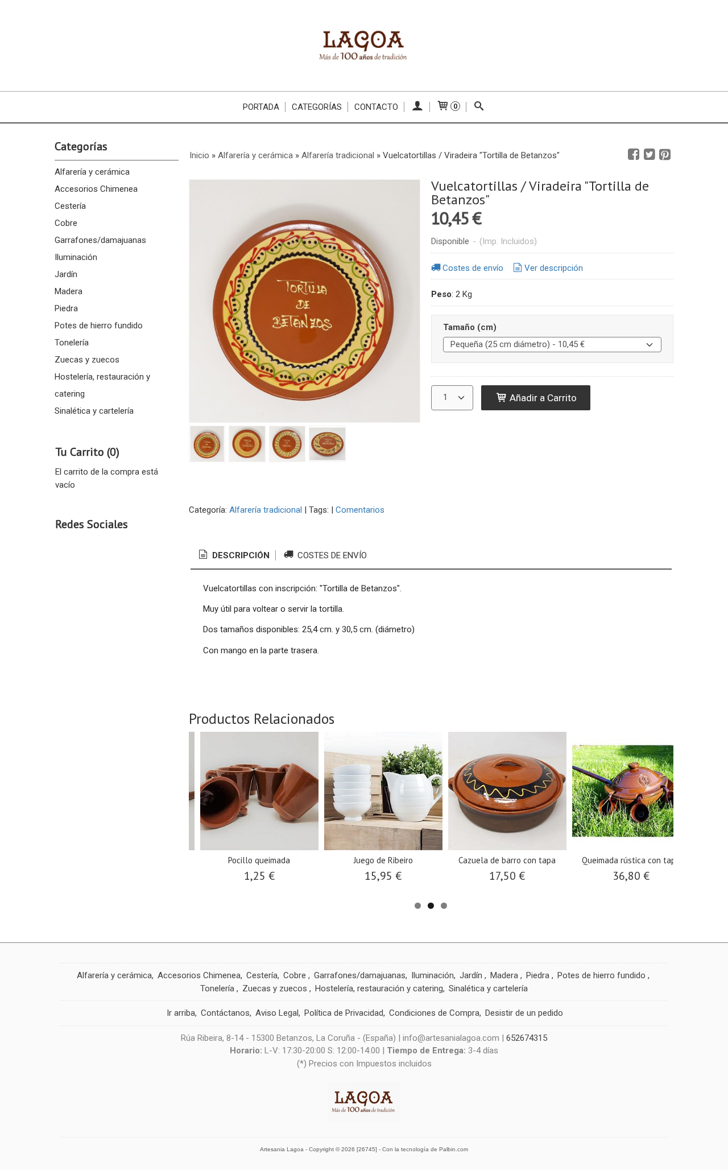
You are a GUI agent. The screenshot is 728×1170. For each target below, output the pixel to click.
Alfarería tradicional (265, 510)
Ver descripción (553, 268)
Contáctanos (225, 1013)
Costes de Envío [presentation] (331, 555)
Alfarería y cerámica (92, 172)
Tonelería (72, 342)
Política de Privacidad (343, 1013)
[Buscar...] (479, 107)
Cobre (66, 223)
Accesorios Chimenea (96, 189)
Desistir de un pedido (524, 1013)
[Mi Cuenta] (417, 107)
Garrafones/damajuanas (100, 240)
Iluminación (76, 257)
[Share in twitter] (649, 155)
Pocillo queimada (259, 860)
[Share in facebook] (634, 155)
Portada (261, 107)
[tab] (233, 555)
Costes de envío (472, 268)
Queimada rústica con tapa (631, 860)
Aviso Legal (277, 1013)
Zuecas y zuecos (87, 360)
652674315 (526, 1038)
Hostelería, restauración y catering (102, 385)
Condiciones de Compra (434, 1013)
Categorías (317, 107)
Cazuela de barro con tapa (507, 860)
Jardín (66, 274)
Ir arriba (181, 1013)
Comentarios (360, 510)
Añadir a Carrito (542, 397)
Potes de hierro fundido (99, 325)
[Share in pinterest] (665, 155)
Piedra (66, 308)
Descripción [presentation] (240, 555)
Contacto (376, 107)
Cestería (70, 206)
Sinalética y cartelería (94, 411)
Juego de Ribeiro (383, 860)
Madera (68, 291)
